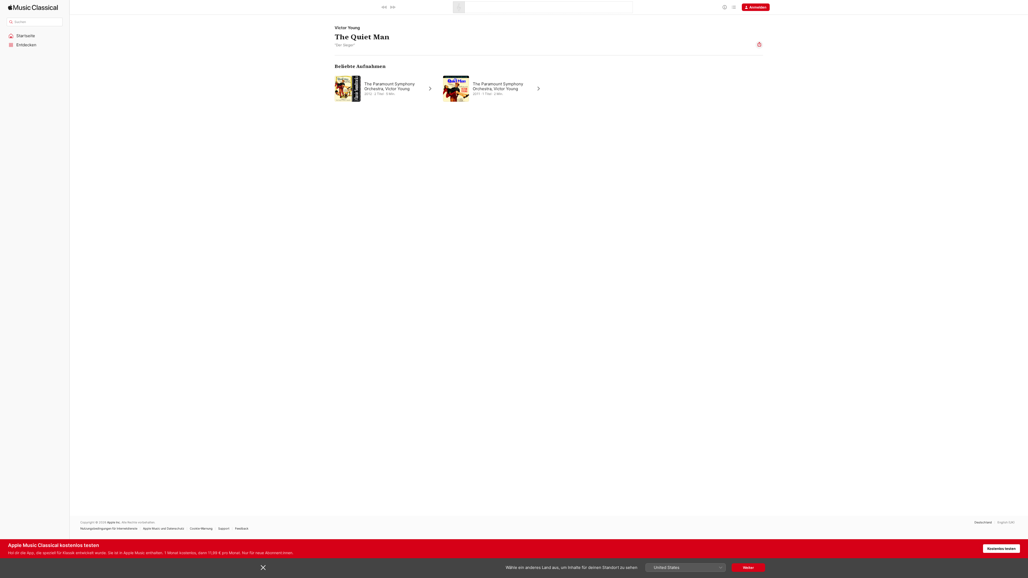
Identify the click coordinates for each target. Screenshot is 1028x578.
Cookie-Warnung (201, 528)
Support (223, 528)
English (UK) (1006, 522)
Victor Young (347, 27)
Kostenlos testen (1001, 548)
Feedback (241, 528)
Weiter (748, 567)
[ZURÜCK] (384, 7)
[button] (35, 36)
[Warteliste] (734, 7)
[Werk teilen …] (759, 45)
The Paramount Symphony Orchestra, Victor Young (389, 86)
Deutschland (983, 522)
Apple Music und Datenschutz (163, 528)
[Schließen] (263, 567)
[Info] (724, 7)
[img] (33, 7)
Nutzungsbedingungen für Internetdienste (108, 528)
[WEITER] (392, 7)
